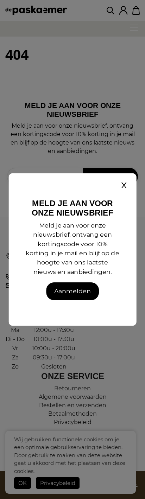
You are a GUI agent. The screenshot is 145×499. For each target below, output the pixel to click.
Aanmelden (72, 291)
